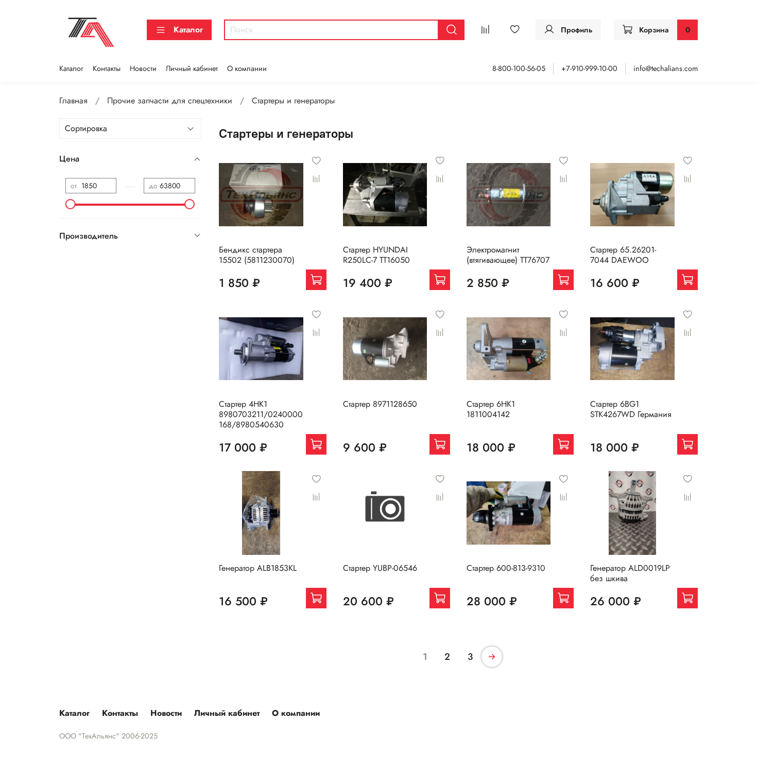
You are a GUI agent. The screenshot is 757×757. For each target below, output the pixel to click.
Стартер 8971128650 (380, 404)
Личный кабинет (192, 68)
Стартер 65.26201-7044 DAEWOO (623, 255)
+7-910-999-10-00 (589, 68)
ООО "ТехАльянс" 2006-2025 (108, 736)
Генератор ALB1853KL (258, 568)
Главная (73, 100)
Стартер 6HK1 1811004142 (491, 409)
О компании (247, 68)
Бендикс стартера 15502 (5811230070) (257, 255)
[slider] (70, 204)
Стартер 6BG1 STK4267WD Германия (631, 409)
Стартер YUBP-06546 (380, 568)
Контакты (107, 68)
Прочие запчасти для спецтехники (169, 100)
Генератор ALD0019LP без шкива (630, 573)
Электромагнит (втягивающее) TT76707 (508, 255)
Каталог (188, 29)
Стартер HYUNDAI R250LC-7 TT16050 (376, 255)
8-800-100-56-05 (518, 68)
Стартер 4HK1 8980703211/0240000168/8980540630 (261, 414)
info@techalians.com (665, 68)
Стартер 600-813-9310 (506, 568)
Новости (143, 68)
